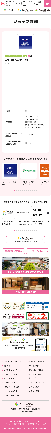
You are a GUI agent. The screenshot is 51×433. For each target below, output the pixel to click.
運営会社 (20, 421)
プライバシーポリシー (33, 421)
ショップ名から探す (13, 395)
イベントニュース (10, 370)
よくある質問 (34, 386)
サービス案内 (37, 251)
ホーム (12, 421)
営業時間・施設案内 (13, 251)
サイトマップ (41, 424)
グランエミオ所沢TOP (12, 361)
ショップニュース (10, 374)
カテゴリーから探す (13, 386)
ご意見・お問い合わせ (37, 382)
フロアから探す (11, 391)
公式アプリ (33, 378)
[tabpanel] (10, 174)
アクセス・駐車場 (36, 370)
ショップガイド (10, 382)
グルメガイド (9, 378)
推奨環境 (31, 424)
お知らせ (7, 365)
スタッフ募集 (34, 391)
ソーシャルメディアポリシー (15, 424)
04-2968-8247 (27, 411)
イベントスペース (36, 374)
